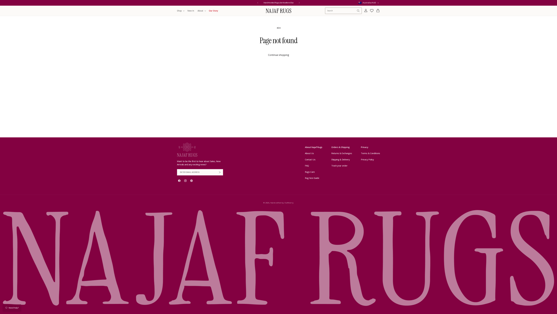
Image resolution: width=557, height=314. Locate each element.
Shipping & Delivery (340, 159)
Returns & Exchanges (341, 153)
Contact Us (310, 159)
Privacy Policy (367, 159)
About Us (309, 153)
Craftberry (289, 203)
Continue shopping (278, 55)
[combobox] (342, 10)
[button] (180, 11)
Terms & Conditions (370, 153)
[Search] (358, 10)
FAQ (307, 165)
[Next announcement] (299, 3)
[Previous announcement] (258, 3)
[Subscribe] (220, 172)
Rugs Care (310, 171)
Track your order (339, 165)
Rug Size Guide (312, 177)
